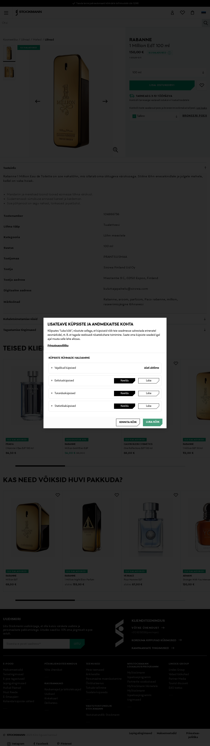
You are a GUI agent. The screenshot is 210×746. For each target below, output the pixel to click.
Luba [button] (148, 380)
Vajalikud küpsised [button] (63, 368)
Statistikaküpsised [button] (63, 406)
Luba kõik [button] (152, 422)
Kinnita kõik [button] (128, 422)
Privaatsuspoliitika (58, 345)
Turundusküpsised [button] (63, 393)
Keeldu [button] (125, 380)
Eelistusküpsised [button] (62, 381)
